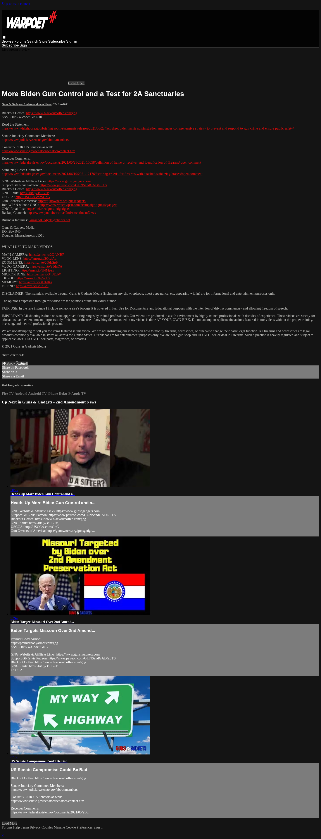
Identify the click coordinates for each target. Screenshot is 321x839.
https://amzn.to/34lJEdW (44, 274)
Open (81, 83)
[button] (4, 37)
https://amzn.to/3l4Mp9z (37, 270)
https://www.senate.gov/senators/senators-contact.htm (38, 151)
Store (43, 41)
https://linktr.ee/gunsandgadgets (47, 209)
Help (17, 827)
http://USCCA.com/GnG (33, 197)
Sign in (71, 41)
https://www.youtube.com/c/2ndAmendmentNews (61, 213)
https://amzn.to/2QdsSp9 (41, 262)
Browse (8, 41)
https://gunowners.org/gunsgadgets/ (62, 201)
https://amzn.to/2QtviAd (40, 258)
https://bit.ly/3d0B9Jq (35, 193)
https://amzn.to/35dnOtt (46, 266)
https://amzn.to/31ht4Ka (35, 282)
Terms (25, 827)
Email (24, 363)
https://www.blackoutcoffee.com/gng (51, 113)
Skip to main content (16, 3)
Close (72, 83)
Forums (20, 41)
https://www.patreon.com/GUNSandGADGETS (73, 185)
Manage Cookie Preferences (73, 827)
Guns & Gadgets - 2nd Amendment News (27, 104)
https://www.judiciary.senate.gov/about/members (35, 140)
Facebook (9, 363)
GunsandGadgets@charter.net (49, 220)
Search (33, 41)
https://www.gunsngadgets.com (69, 181)
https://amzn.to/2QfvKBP (46, 254)
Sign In (25, 45)
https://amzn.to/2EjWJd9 (33, 278)
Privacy (35, 827)
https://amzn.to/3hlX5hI (32, 286)
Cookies (47, 827)
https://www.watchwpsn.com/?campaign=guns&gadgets (78, 205)
